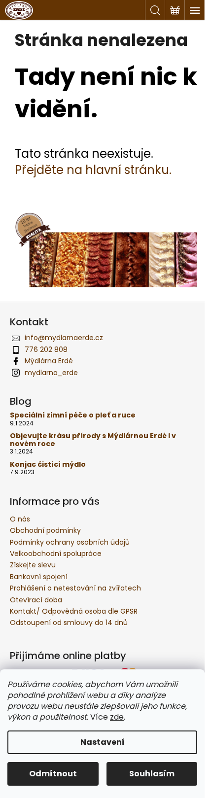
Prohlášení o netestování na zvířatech (75, 588)
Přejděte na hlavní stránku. (93, 170)
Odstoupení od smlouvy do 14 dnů (69, 622)
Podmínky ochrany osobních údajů (70, 542)
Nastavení (102, 742)
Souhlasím (152, 773)
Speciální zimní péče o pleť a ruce (73, 415)
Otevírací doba (36, 600)
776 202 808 (46, 349)
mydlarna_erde (51, 373)
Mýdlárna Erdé (49, 361)
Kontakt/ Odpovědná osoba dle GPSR (74, 611)
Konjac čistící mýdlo (48, 464)
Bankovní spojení (39, 577)
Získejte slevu (33, 565)
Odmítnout (53, 773)
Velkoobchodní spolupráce (56, 553)
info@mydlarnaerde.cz (64, 338)
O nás (20, 519)
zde (117, 717)
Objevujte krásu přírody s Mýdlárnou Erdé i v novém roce (93, 440)
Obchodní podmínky (45, 530)
